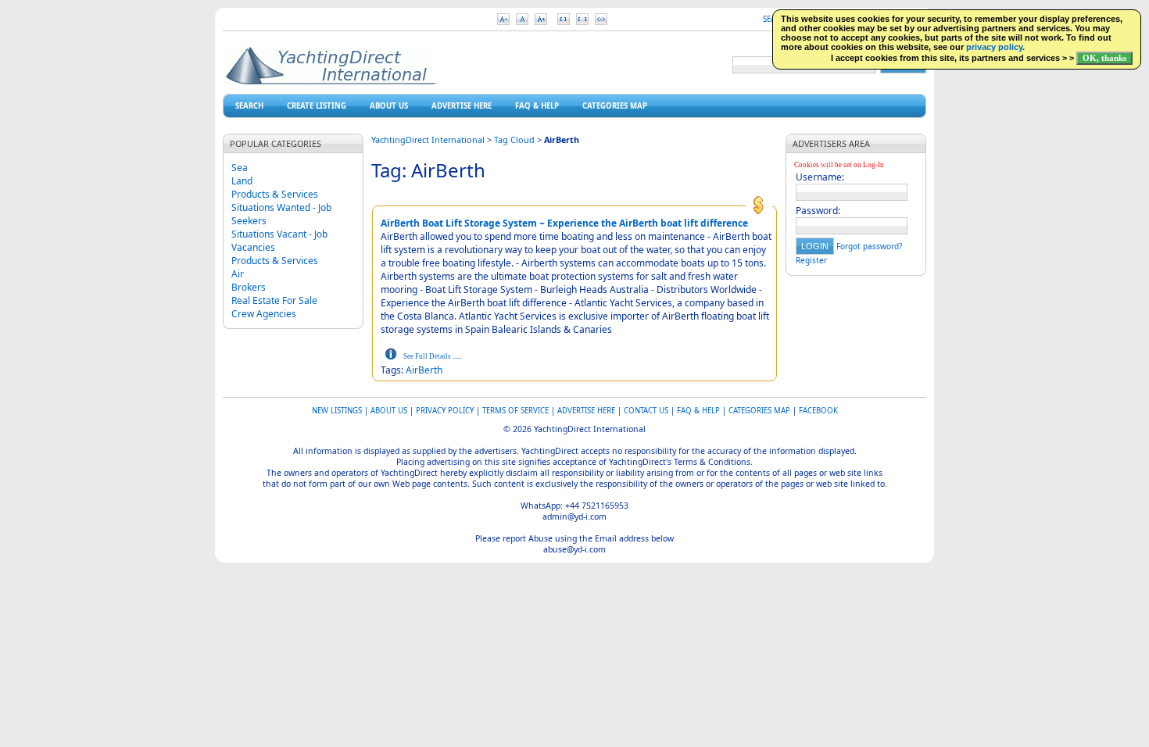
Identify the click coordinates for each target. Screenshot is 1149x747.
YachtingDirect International (428, 139)
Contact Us (646, 411)
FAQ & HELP (537, 106)
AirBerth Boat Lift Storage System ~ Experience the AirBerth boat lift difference (564, 223)
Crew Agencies (263, 313)
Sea (239, 167)
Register (811, 260)
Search (249, 106)
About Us (389, 106)
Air (237, 274)
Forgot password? (869, 246)
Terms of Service (515, 411)
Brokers (248, 287)
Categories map (614, 106)
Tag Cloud (514, 139)
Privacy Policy (445, 411)
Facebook (818, 411)
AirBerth (424, 370)
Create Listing (316, 106)
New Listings (337, 411)
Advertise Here (461, 106)
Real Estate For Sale (274, 300)
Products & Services (274, 194)
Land (241, 181)
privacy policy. (995, 47)
